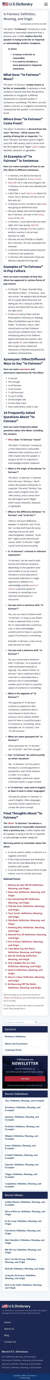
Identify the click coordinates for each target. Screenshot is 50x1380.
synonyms (25, 369)
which (35, 146)
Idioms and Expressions (16, 1043)
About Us (9, 1328)
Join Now (25, 1079)
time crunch (35, 179)
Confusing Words (13, 1050)
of (36, 98)
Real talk (12, 182)
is (23, 303)
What (11, 439)
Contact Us (10, 1341)
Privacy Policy (25, 1378)
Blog (6, 1335)
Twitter (6, 997)
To (9, 392)
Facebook (18, 997)
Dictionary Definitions (15, 1036)
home (30, 228)
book (16, 314)
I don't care (31, 193)
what (44, 204)
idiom (11, 823)
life (22, 218)
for (21, 342)
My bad (34, 225)
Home (7, 1322)
